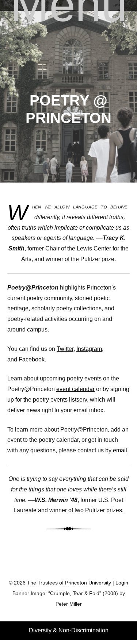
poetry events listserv (60, 399)
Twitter (65, 349)
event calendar (75, 389)
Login (121, 583)
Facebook (32, 359)
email (120, 450)
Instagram (89, 349)
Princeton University (69, 564)
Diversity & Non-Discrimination (69, 630)
